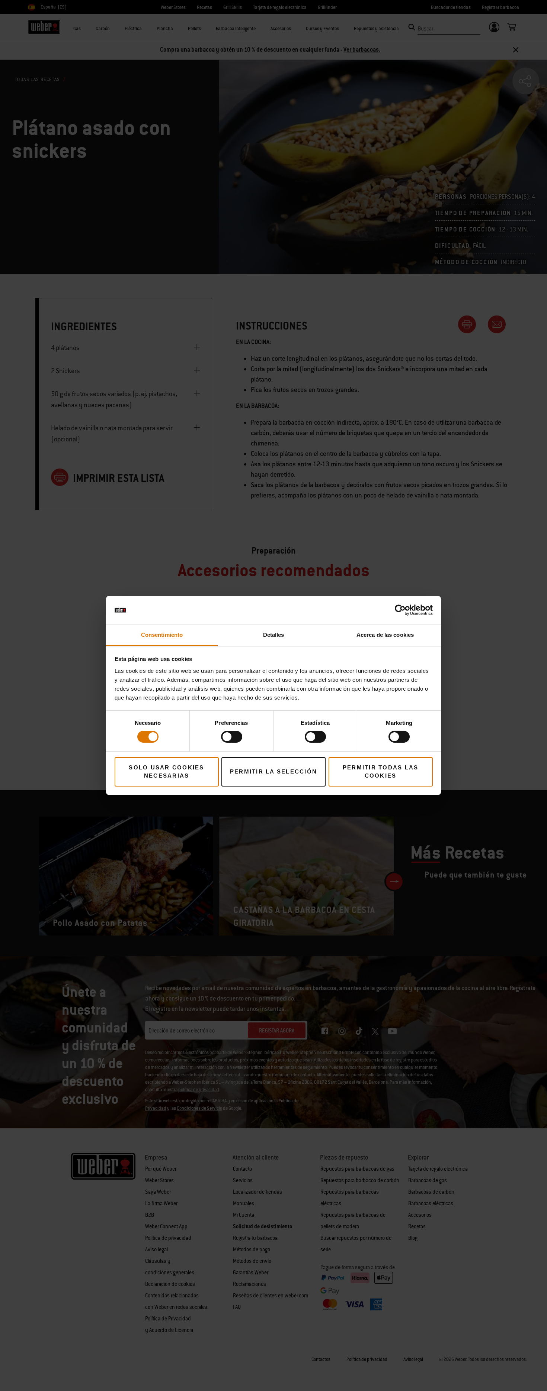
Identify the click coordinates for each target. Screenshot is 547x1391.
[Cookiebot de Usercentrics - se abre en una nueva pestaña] (400, 610)
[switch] (231, 737)
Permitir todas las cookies (381, 771)
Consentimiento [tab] (162, 635)
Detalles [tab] (273, 635)
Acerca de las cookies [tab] (385, 635)
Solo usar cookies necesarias (166, 771)
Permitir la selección (273, 771)
